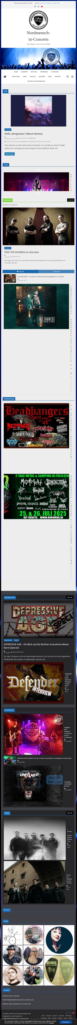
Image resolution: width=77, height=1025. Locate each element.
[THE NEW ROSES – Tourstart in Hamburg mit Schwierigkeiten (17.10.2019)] (10, 278)
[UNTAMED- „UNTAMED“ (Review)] (33, 786)
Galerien (42, 76)
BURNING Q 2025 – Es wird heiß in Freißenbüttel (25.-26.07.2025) (71, 518)
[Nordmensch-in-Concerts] (5, 76)
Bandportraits (8, 640)
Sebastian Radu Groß (22, 138)
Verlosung (16, 76)
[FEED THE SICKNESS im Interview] (38, 226)
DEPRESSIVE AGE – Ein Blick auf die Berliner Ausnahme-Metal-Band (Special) (36, 646)
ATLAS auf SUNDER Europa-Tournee (69, 879)
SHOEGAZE (47, 141)
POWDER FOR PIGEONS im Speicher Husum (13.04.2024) (68, 732)
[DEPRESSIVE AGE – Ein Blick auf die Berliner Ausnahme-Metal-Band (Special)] (38, 619)
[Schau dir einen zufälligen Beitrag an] (72, 76)
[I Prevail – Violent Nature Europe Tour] (35, 838)
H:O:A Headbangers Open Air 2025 (71, 429)
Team (50, 76)
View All (70, 200)
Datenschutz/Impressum (36, 81)
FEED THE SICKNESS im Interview (21, 252)
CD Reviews (55, 72)
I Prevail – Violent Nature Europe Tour (69, 835)
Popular (21, 271)
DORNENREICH (24, 141)
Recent (57, 271)
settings (51, 1023)
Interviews (44, 72)
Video (25, 76)
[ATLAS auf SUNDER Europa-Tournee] (34, 882)
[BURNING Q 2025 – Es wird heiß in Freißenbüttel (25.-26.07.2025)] (36, 527)
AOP (12, 141)
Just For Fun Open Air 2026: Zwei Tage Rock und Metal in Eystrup (49, 2)
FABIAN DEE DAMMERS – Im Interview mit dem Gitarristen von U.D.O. (71, 328)
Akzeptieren (65, 1022)
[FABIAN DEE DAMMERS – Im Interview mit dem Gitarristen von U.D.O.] (36, 306)
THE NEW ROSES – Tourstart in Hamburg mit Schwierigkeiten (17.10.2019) (40, 276)
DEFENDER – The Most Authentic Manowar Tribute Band (68, 680)
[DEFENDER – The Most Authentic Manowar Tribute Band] (33, 682)
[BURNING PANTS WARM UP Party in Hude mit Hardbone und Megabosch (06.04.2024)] (10, 760)
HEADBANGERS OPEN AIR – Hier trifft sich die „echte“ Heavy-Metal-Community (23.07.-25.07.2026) (42, 175)
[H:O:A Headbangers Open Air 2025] (36, 438)
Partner (57, 76)
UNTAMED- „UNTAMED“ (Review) (68, 784)
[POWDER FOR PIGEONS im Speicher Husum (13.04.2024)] (33, 734)
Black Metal (16, 141)
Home (16, 72)
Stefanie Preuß (16, 256)
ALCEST (8, 141)
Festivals (34, 72)
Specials (33, 76)
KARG (42, 141)
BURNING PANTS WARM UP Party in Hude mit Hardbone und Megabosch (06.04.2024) (44, 758)
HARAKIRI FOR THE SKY (34, 141)
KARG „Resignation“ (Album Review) (23, 133)
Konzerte (24, 72)
